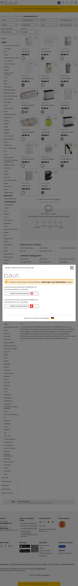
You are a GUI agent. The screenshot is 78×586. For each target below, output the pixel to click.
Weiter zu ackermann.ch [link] (19, 306)
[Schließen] (71, 267)
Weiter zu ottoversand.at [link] (19, 293)
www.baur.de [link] (37, 318)
